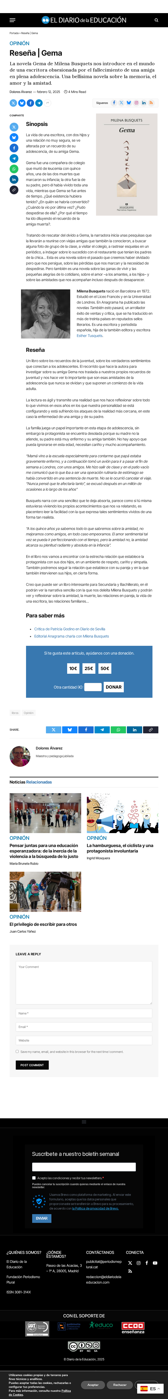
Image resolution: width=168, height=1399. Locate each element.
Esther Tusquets (89, 335)
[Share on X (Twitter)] (13, 103)
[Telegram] (14, 158)
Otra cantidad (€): (68, 687)
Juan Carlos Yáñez (23, 931)
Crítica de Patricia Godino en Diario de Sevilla (69, 629)
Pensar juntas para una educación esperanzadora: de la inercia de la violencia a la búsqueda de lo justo (44, 851)
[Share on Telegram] (39, 103)
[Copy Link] (14, 190)
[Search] (156, 20)
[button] (84, 1122)
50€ (105, 668)
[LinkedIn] (14, 179)
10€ (73, 668)
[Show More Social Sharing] (47, 103)
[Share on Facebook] (30, 103)
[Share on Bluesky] (22, 103)
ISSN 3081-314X (19, 1292)
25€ (89, 668)
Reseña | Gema (36, 52)
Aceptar (93, 1385)
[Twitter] (14, 127)
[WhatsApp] (14, 169)
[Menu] (12, 20)
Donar (114, 687)
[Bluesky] (14, 137)
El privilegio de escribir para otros (43, 924)
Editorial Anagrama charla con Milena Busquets (71, 636)
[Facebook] (14, 148)
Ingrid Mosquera (98, 858)
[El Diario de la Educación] (84, 20)
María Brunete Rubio (24, 863)
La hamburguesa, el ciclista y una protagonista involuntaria (120, 848)
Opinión (19, 43)
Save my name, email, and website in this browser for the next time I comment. (72, 1052)
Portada (14, 33)
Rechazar (119, 1385)
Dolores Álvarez (21, 92)
